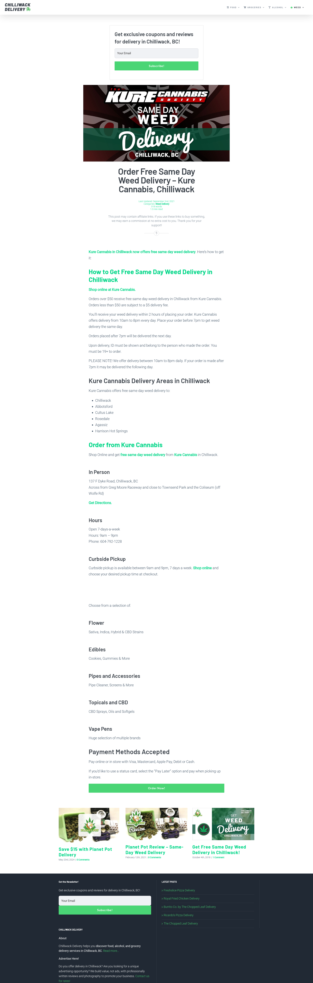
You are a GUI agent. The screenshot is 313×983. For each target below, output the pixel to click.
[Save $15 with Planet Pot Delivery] (90, 810)
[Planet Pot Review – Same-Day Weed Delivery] (156, 810)
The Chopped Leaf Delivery (181, 923)
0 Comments (83, 859)
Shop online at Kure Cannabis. (112, 290)
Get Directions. (100, 503)
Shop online (202, 568)
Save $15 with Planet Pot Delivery (85, 851)
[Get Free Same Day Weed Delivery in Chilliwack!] (223, 810)
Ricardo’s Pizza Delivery (179, 915)
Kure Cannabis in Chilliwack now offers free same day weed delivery (142, 252)
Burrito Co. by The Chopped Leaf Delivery (190, 907)
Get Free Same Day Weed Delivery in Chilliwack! (219, 849)
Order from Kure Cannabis (126, 444)
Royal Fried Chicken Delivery (182, 898)
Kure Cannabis (185, 455)
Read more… (111, 950)
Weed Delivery (162, 204)
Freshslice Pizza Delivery (179, 890)
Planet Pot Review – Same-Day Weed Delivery (154, 849)
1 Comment (218, 857)
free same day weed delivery (142, 455)
